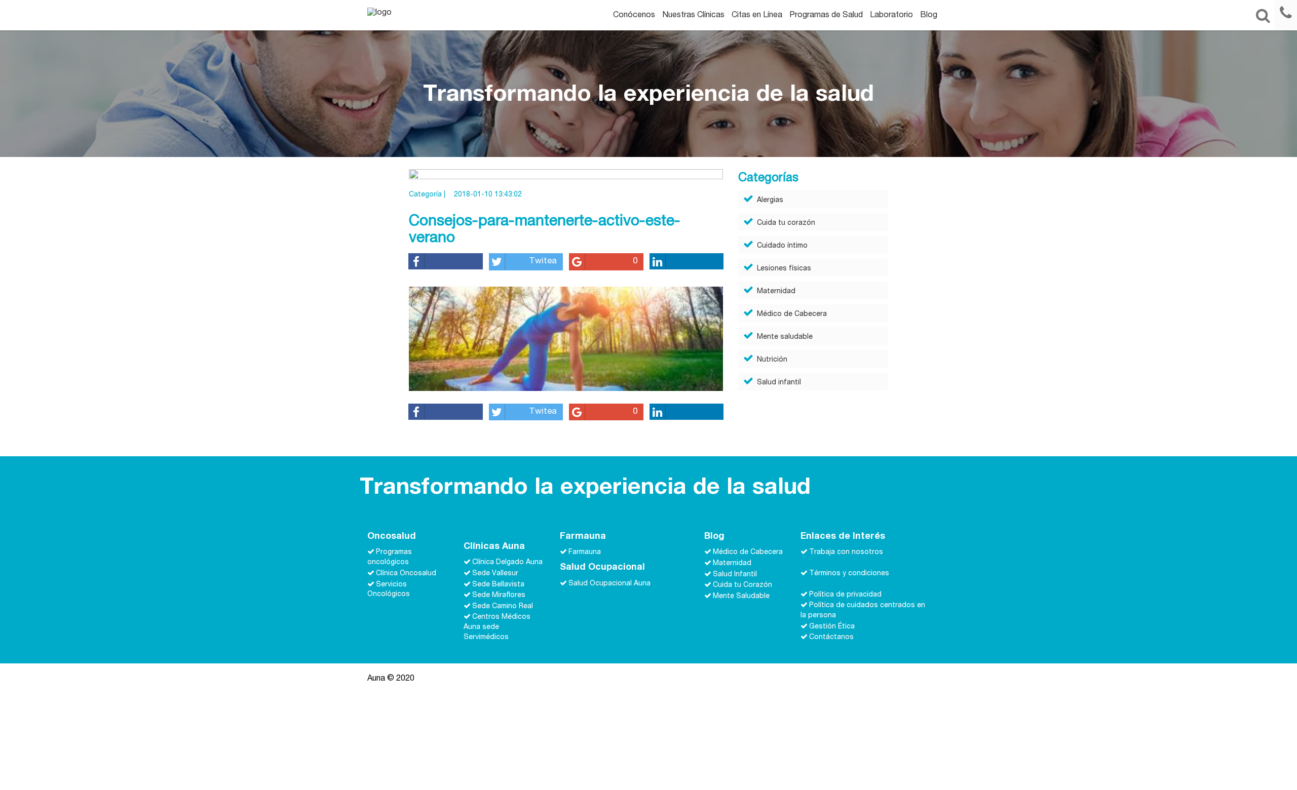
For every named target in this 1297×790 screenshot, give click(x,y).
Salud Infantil (735, 574)
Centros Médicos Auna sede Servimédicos (497, 627)
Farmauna (584, 552)
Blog (928, 16)
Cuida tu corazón (786, 223)
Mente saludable (785, 337)
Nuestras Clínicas (693, 16)
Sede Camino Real (502, 606)
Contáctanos (831, 637)
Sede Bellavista (498, 584)
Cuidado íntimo (782, 246)
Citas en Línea (757, 16)
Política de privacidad (845, 594)
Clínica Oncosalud (406, 573)
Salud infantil (779, 382)
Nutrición (772, 360)
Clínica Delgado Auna (507, 562)
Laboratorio (891, 16)
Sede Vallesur (495, 573)
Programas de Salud (826, 16)
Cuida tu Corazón (742, 585)
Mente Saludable (741, 596)
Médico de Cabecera (792, 314)
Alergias (770, 200)
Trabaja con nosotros (846, 552)
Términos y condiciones (849, 573)
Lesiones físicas (784, 268)
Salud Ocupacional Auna (609, 583)
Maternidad (776, 291)
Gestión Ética (832, 626)
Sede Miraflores (498, 595)
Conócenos (634, 16)
